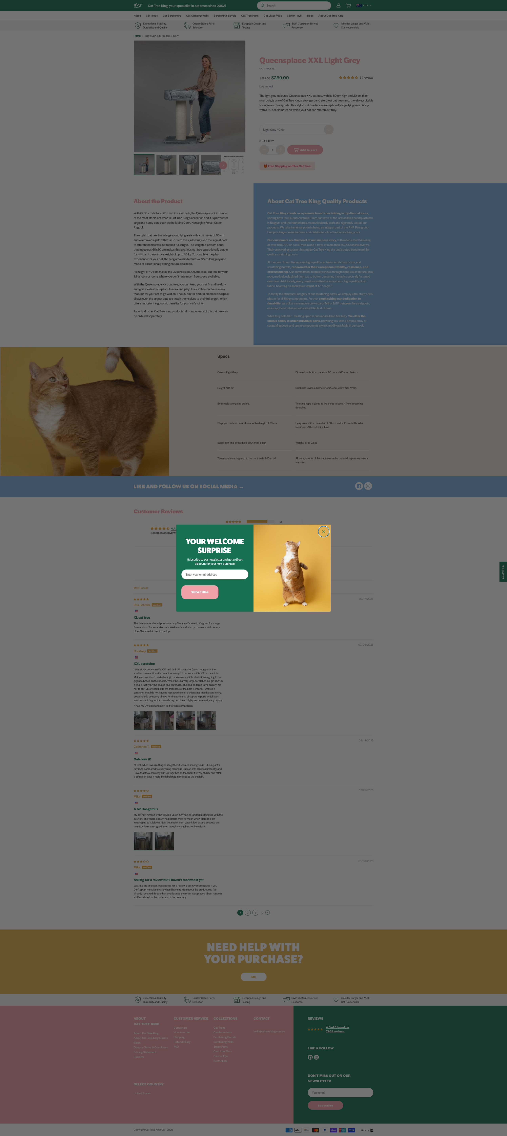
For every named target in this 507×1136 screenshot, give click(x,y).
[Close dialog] (323, 531)
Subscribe (200, 592)
